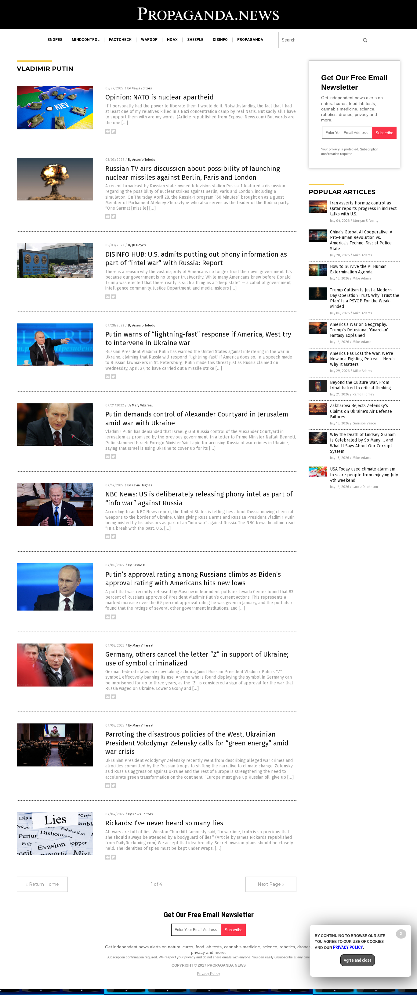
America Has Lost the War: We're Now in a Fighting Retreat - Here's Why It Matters (363, 359)
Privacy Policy (208, 974)
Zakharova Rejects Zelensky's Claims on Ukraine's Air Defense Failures (361, 411)
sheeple (195, 40)
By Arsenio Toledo (141, 160)
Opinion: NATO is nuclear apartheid (159, 97)
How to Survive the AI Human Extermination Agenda (358, 269)
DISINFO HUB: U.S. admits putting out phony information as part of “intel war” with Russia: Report (196, 258)
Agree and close (358, 960)
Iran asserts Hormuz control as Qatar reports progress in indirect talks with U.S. (363, 208)
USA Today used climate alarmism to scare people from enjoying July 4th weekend (364, 475)
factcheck (120, 40)
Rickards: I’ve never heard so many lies (164, 823)
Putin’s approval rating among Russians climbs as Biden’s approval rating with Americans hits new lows (193, 578)
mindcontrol (86, 40)
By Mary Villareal (140, 405)
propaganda (250, 40)
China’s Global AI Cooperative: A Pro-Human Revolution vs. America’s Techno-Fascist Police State (361, 240)
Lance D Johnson (365, 487)
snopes (54, 40)
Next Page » (271, 884)
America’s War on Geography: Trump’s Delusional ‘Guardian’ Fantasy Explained (359, 330)
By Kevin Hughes (139, 485)
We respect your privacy (177, 957)
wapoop (149, 40)
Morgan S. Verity (365, 221)
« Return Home (42, 884)
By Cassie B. (137, 565)
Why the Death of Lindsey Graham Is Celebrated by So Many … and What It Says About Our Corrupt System (363, 443)
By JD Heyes (137, 245)
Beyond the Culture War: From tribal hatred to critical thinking (360, 385)
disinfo (220, 40)
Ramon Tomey (363, 394)
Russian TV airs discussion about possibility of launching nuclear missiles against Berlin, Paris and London (192, 173)
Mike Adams (362, 255)
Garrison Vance (364, 423)
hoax (172, 40)
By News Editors (139, 88)
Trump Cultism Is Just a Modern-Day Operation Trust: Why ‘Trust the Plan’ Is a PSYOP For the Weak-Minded (364, 298)
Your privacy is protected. (340, 149)
